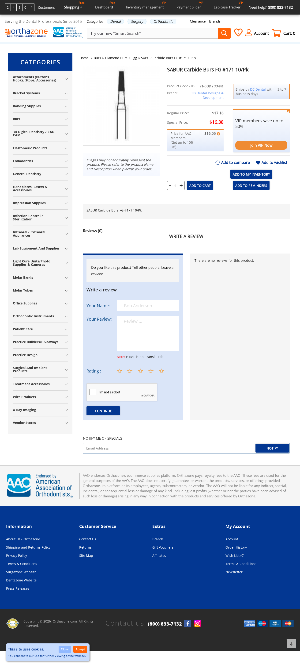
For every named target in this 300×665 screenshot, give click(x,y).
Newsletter (234, 572)
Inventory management (146, 5)
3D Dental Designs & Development (207, 95)
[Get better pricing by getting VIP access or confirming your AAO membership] (218, 133)
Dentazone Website (21, 580)
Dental (115, 21)
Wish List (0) (234, 555)
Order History (236, 547)
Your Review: (99, 319)
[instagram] (197, 623)
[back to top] (291, 644)
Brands (215, 21)
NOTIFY (272, 448)
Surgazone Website (21, 572)
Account (231, 539)
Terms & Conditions (21, 563)
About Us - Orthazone (23, 539)
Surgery (137, 21)
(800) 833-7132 (165, 624)
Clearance (198, 21)
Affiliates (159, 555)
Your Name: (98, 305)
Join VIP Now (261, 145)
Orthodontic (163, 21)
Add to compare (235, 162)
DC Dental (258, 89)
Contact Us (87, 539)
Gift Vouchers (162, 547)
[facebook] (187, 623)
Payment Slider (189, 5)
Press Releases (17, 588)
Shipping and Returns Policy (28, 547)
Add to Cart (200, 185)
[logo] (26, 33)
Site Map (86, 555)
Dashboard (105, 5)
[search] (224, 33)
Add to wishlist (274, 162)
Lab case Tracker (228, 5)
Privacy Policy (16, 555)
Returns (85, 547)
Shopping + (74, 5)
